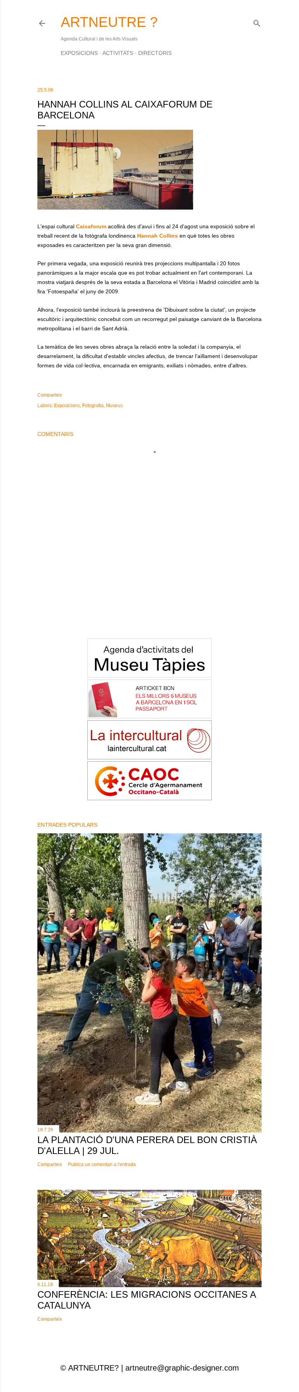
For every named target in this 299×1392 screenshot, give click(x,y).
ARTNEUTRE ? (109, 22)
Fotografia (93, 405)
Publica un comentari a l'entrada (102, 1164)
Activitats (117, 53)
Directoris (155, 53)
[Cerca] (257, 21)
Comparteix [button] (49, 395)
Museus (114, 405)
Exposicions (79, 53)
